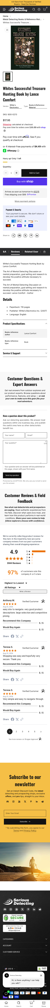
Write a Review (25, 591)
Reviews (15, 251)
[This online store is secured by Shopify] (42, 969)
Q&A (3, 251)
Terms (16, 830)
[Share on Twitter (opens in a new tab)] (17, 636)
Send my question (12, 475)
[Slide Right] (45, 3)
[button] (34, 9)
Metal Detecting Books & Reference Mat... (22, 19)
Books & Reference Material (36, 106)
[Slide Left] (5, 3)
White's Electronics (14, 106)
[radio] (36, 551)
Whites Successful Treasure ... (17, 22)
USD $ (10, 969)
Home (5, 16)
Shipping (7, 124)
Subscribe (23, 822)
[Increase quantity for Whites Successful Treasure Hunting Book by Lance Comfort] (16, 173)
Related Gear (31, 251)
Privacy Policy (29, 830)
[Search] (34, 9)
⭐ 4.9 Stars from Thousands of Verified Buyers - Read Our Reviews (25, 3)
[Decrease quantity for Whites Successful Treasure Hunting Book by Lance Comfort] (6, 173)
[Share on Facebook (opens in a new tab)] (12, 637)
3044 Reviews (16, 563)
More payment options (25, 201)
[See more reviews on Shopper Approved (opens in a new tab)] (21, 636)
